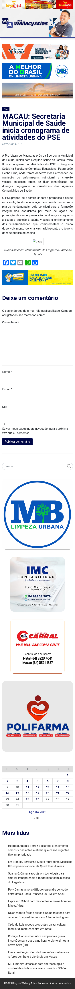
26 (37, 799)
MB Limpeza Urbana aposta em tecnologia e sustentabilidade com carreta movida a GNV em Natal (38, 968)
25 (27, 799)
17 (17, 793)
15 (67, 787)
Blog (6, 109)
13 (47, 787)
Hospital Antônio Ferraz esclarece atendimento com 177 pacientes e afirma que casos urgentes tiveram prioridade (38, 850)
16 (7, 793)
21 (57, 793)
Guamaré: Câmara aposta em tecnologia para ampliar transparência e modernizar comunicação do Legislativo (39, 878)
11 (27, 787)
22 (67, 793)
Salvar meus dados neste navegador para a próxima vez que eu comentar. (35, 431)
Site (4, 407)
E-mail (7, 389)
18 (27, 793)
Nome (7, 372)
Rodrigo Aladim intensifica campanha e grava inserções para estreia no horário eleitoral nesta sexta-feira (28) (38, 940)
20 (47, 793)
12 (37, 787)
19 (37, 793)
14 (57, 787)
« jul (36, 818)
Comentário (10, 322)
